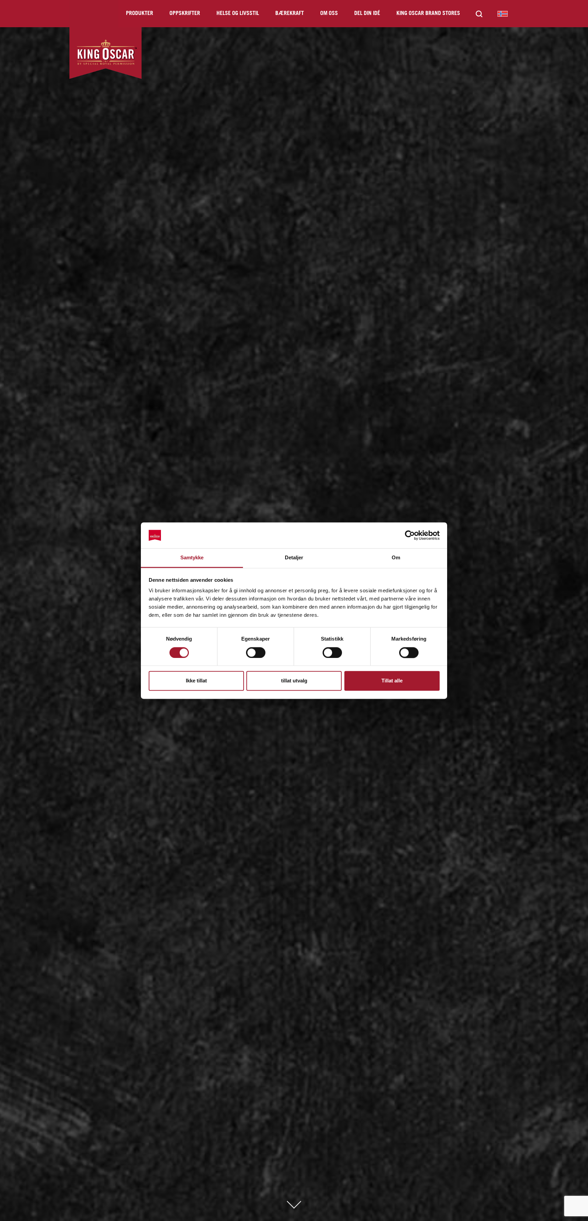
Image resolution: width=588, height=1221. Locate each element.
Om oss (329, 13)
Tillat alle (392, 681)
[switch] (255, 652)
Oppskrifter (184, 13)
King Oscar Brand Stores (428, 13)
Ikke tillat (196, 681)
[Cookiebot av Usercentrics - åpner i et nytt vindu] (410, 535)
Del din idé (367, 13)
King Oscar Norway (502, 13)
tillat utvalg (294, 681)
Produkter (139, 13)
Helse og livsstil (237, 13)
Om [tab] (396, 558)
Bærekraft (289, 13)
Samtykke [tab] (192, 558)
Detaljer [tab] (294, 558)
